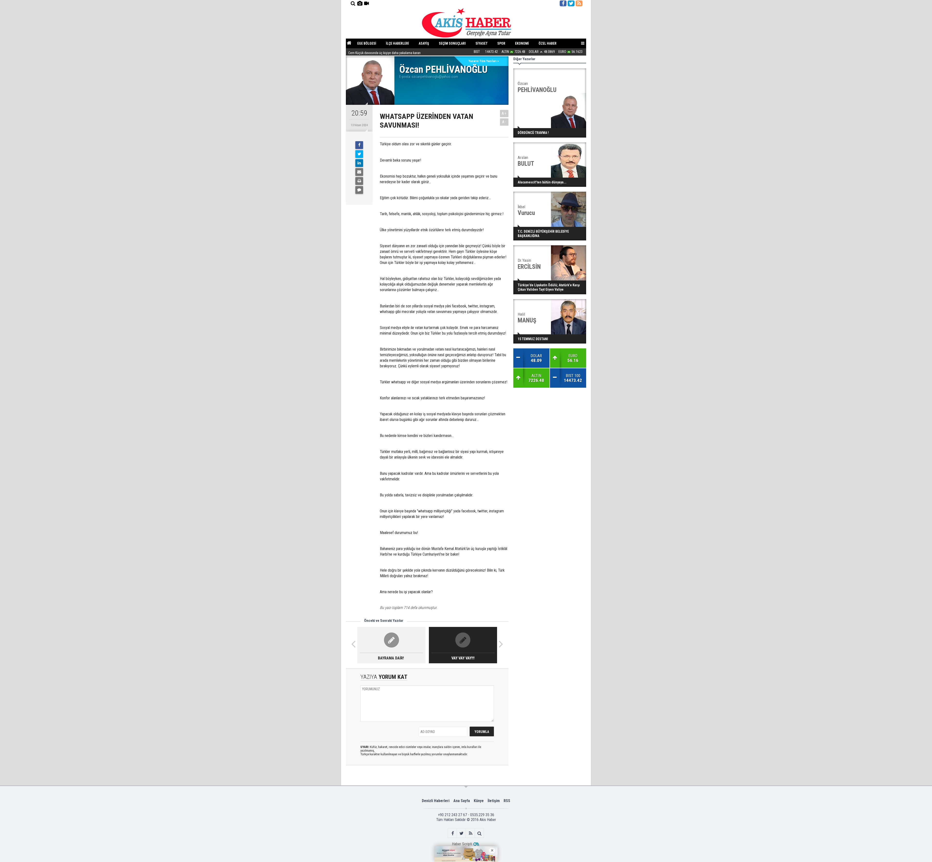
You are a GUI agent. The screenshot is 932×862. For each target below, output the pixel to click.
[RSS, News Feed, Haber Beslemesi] (579, 3)
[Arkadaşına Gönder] (359, 172)
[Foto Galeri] (359, 3)
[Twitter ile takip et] (571, 3)
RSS (507, 800)
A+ (504, 113)
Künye (479, 800)
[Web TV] (366, 3)
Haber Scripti (462, 844)
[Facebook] (359, 145)
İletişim (494, 800)
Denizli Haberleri (435, 800)
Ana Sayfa (461, 800)
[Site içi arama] (353, 3)
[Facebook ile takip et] (563, 3)
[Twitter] (359, 154)
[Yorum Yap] (359, 190)
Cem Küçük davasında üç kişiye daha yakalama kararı (384, 52)
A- (504, 122)
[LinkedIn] (359, 163)
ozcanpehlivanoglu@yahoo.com (435, 76)
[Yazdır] (359, 181)
